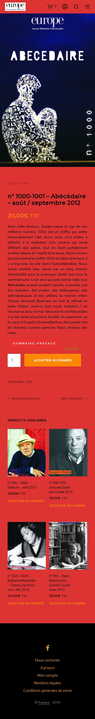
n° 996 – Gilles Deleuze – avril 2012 (22, 485)
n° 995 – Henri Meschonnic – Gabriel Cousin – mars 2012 (61, 583)
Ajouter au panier (26, 501)
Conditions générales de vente (47, 690)
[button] (51, 6)
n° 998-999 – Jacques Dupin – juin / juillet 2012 (61, 487)
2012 (26, 183)
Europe (44, 703)
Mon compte (47, 675)
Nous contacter (47, 660)
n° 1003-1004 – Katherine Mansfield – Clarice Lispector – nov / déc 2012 (22, 583)
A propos (48, 667)
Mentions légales (47, 683)
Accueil (13, 183)
